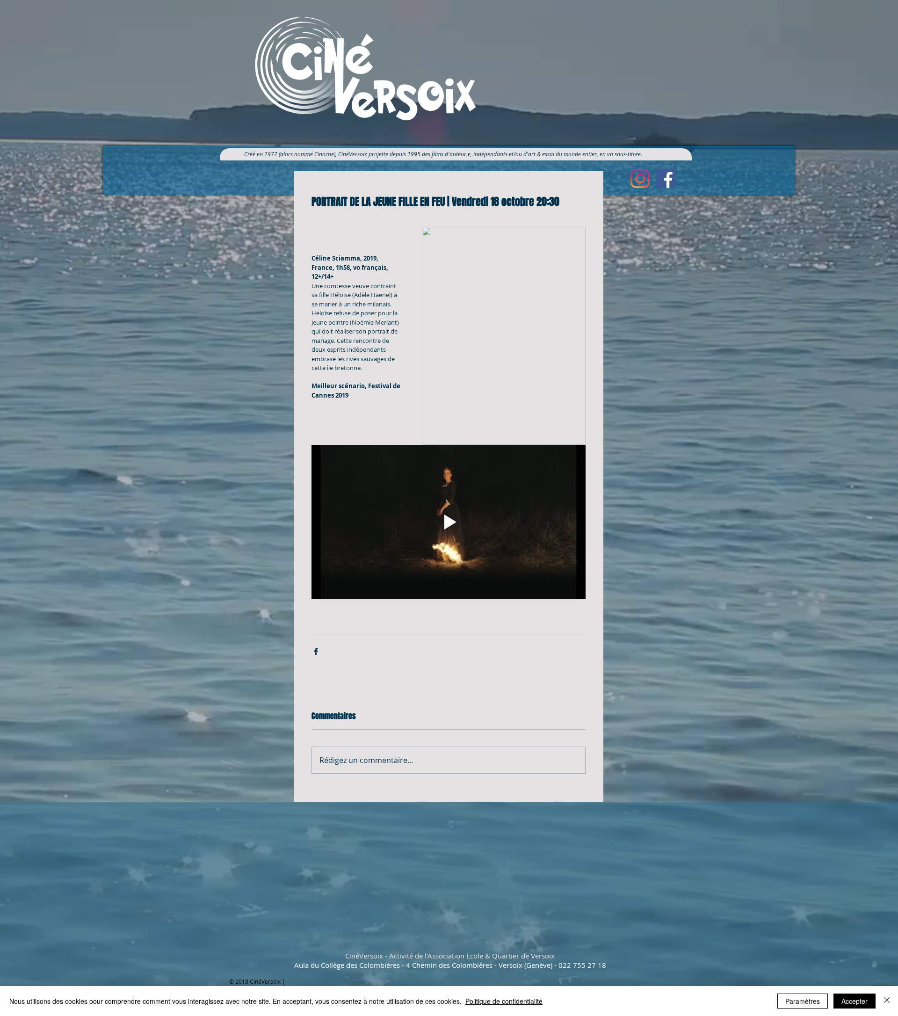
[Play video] (448, 522)
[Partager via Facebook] (315, 651)
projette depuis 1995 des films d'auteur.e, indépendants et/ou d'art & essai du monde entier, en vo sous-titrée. (509, 154)
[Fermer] (886, 1001)
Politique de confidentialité (504, 1001)
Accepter (854, 1001)
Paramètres (802, 1001)
